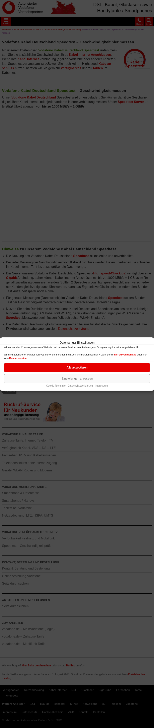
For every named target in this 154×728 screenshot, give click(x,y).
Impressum (101, 385)
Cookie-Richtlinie (56, 385)
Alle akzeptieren (77, 367)
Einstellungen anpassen (77, 378)
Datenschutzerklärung (80, 385)
